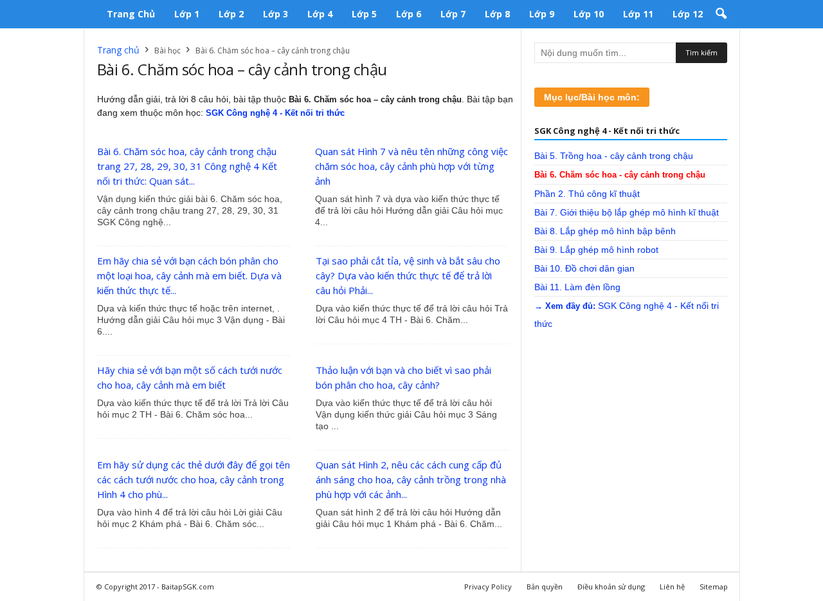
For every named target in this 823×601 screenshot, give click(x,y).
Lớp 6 (408, 14)
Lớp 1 (186, 14)
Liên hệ (672, 586)
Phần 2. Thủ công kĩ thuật (587, 194)
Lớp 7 (453, 14)
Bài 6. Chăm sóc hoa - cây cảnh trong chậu (619, 175)
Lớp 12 (688, 14)
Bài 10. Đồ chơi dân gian (584, 268)
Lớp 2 (231, 14)
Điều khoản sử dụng (611, 586)
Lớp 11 (638, 14)
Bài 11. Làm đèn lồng (577, 287)
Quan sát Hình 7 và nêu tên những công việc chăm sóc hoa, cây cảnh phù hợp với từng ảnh (411, 166)
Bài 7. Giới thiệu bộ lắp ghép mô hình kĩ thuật (626, 212)
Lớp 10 (589, 14)
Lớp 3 (275, 14)
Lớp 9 (541, 14)
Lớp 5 (364, 14)
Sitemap (714, 586)
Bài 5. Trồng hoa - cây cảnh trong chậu (613, 156)
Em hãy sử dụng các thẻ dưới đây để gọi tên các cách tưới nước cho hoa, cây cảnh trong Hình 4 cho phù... (193, 479)
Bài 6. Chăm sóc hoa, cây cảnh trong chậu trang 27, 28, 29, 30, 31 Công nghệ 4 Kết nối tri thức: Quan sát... (187, 166)
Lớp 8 (497, 14)
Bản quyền (545, 586)
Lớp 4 (319, 14)
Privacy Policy (488, 586)
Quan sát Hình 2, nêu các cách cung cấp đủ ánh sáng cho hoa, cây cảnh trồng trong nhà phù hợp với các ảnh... (411, 479)
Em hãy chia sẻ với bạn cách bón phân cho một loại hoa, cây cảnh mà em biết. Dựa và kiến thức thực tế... (189, 275)
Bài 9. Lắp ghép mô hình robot (596, 250)
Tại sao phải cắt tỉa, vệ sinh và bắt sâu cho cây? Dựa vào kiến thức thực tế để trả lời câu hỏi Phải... (408, 275)
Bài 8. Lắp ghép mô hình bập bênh (605, 231)
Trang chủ (131, 14)
